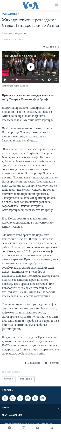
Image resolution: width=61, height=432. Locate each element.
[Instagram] (24, 428)
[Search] (52, 428)
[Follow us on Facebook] (5, 398)
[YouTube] (38, 428)
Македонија (10, 14)
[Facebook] (9, 428)
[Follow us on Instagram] (12, 398)
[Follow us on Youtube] (28, 398)
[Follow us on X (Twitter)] (20, 398)
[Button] (51, 47)
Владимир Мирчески (14, 33)
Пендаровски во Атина (20, 56)
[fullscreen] (56, 79)
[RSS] (35, 398)
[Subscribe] (43, 398)
